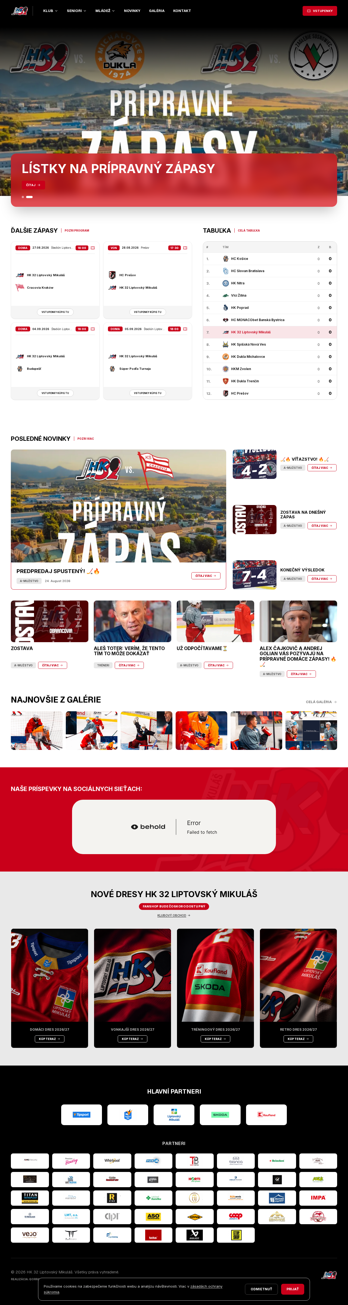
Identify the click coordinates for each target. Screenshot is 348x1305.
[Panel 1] (25, 197)
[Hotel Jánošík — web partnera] (195, 1198)
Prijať (293, 1289)
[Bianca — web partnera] (236, 1161)
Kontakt (182, 10)
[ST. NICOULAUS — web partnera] (30, 1216)
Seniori (74, 10)
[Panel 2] (31, 197)
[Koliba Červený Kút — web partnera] (112, 1179)
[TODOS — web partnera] (154, 1235)
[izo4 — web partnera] (154, 1161)
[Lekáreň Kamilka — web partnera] (154, 1198)
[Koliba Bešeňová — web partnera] (30, 1179)
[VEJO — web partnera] (30, 1235)
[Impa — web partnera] (318, 1198)
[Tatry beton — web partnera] (195, 1161)
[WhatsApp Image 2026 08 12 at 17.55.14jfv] (91, 730)
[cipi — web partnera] (112, 1216)
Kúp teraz (47, 1039)
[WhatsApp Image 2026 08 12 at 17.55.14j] (146, 730)
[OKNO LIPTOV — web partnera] (277, 1198)
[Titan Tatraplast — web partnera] (30, 1198)
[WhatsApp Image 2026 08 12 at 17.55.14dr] (201, 730)
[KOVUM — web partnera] (195, 1216)
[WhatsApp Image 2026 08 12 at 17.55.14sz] (37, 730)
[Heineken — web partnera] (277, 1161)
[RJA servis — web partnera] (236, 1198)
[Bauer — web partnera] (195, 1235)
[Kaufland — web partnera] (266, 1114)
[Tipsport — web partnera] (81, 1114)
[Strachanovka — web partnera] (318, 1161)
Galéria (156, 10)
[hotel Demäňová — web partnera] (277, 1216)
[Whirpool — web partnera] (112, 1161)
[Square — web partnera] (277, 1179)
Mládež (102, 10)
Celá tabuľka (249, 230)
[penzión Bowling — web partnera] (71, 1161)
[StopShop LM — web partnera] (236, 1235)
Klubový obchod (171, 915)
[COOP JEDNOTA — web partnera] (236, 1216)
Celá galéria (319, 702)
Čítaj (30, 185)
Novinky (132, 10)
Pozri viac (85, 438)
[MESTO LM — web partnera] (174, 1114)
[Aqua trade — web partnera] (236, 1179)
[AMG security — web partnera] (30, 1161)
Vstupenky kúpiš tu (55, 312)
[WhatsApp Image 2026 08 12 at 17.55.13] (311, 730)
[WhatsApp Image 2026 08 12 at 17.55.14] (256, 730)
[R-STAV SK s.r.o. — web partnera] (112, 1198)
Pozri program (77, 230)
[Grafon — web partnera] (154, 1179)
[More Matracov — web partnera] (71, 1198)
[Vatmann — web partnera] (71, 1179)
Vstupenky (323, 11)
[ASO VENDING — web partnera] (154, 1216)
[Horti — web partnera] (195, 1179)
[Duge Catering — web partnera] (112, 1235)
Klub (48, 10)
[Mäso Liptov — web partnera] (318, 1216)
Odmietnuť (261, 1289)
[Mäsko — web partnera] (71, 1235)
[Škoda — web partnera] (220, 1114)
